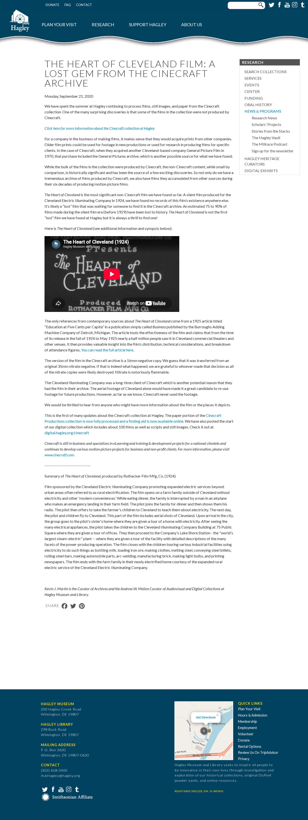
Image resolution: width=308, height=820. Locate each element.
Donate (52, 5)
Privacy (243, 759)
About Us (191, 24)
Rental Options (249, 746)
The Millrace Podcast (269, 144)
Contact (84, 5)
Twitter (271, 4)
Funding (253, 98)
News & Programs (262, 111)
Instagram (294, 4)
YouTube (286, 4)
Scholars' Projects (266, 124)
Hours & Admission (252, 715)
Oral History (258, 104)
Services (253, 78)
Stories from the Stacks (271, 131)
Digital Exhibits (261, 170)
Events (251, 85)
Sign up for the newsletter (273, 151)
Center (252, 91)
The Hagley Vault (266, 137)
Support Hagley (147, 24)
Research (103, 24)
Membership (247, 721)
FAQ (67, 5)
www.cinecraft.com (59, 454)
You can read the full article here (107, 350)
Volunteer (246, 734)
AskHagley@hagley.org (60, 776)
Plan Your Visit (59, 24)
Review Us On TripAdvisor (258, 752)
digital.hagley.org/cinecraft (67, 432)
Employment (247, 728)
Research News (264, 118)
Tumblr (302, 4)
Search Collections (265, 71)
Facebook (278, 4)
